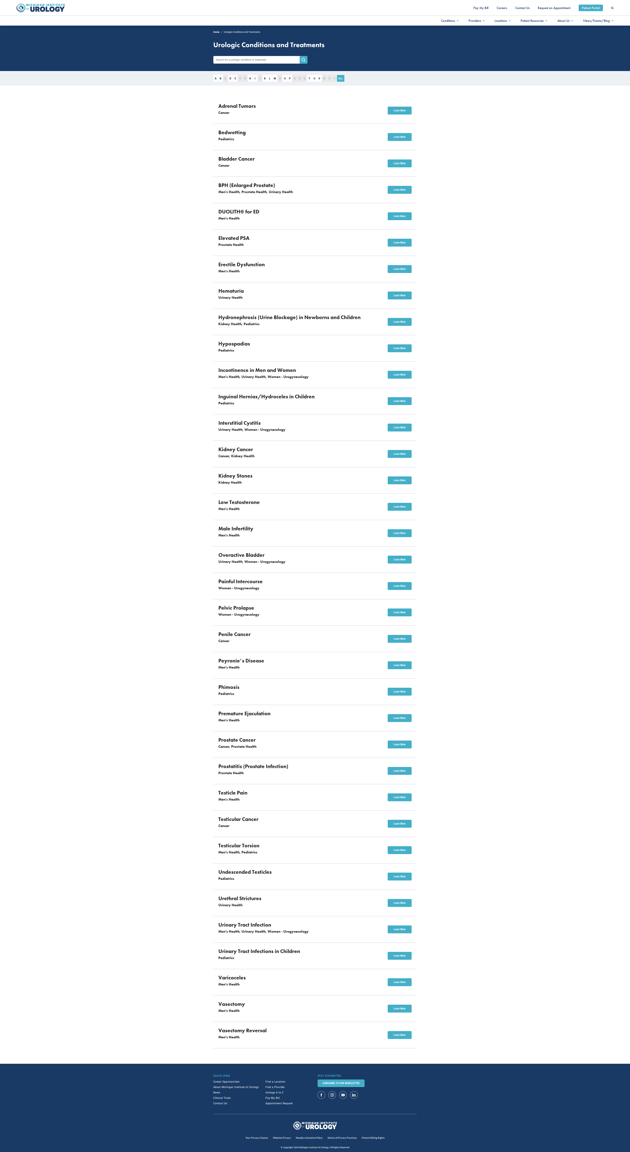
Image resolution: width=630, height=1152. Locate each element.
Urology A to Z (274, 1092)
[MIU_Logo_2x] (40, 5)
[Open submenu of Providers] (483, 20)
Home (216, 32)
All (340, 78)
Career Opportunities (226, 1081)
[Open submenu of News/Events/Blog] (612, 20)
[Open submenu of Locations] (509, 20)
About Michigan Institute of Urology (236, 1087)
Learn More (400, 110)
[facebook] (321, 1095)
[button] (612, 8)
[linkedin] (354, 1095)
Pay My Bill (272, 1098)
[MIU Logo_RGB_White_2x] (315, 1123)
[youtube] (343, 1095)
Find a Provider (275, 1087)
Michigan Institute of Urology (314, 1147)
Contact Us (220, 1103)
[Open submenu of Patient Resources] (545, 20)
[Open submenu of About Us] (571, 20)
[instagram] (332, 1095)
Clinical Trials (222, 1098)
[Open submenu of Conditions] (457, 20)
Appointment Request (279, 1103)
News (216, 1092)
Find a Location (275, 1081)
